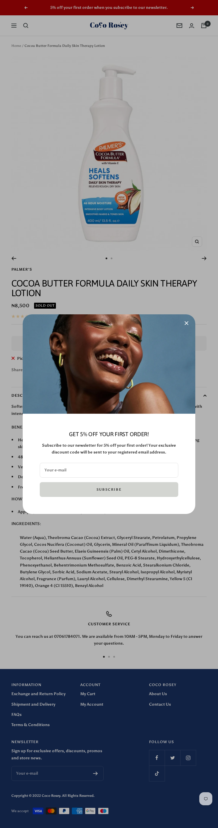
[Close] (186, 323)
